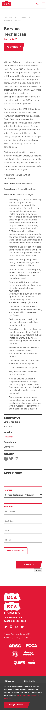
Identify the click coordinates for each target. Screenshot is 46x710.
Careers (22, 17)
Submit (27, 564)
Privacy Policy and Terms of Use (18, 634)
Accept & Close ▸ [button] (16, 705)
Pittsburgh (9, 436)
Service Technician (12, 20)
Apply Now (12, 46)
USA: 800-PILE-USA (13, 617)
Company (8, 17)
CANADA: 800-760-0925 (15, 621)
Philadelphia (29, 681)
